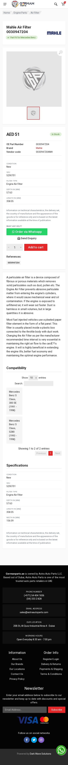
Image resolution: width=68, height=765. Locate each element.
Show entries (34, 377)
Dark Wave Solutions (40, 753)
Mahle (39, 148)
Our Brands (17, 664)
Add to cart (35, 247)
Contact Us (17, 674)
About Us (17, 659)
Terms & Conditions (51, 674)
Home (7, 12)
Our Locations (17, 669)
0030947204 (13, 262)
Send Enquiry (28, 238)
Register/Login (51, 659)
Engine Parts (20, 12)
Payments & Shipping (51, 669)
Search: (19, 383)
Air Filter (35, 12)
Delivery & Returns (51, 664)
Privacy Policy (17, 678)
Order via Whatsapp (28, 231)
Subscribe (56, 709)
